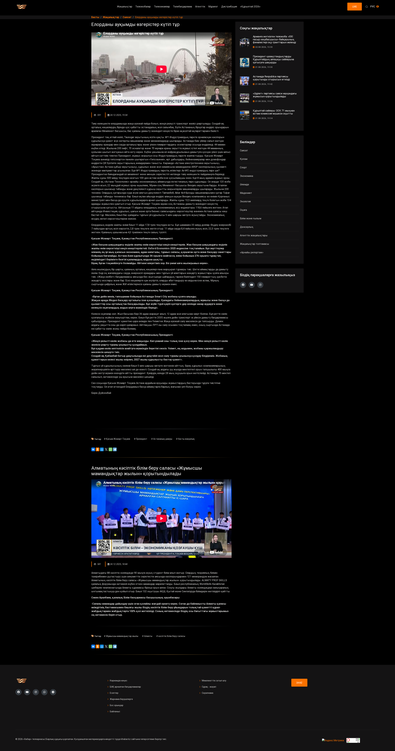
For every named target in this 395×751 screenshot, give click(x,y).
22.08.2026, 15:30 (264, 47)
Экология (245, 201)
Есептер (114, 693)
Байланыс (115, 711)
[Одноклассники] (97, 449)
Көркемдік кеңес (118, 680)
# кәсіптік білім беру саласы (170, 636)
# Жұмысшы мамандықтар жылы (121, 636)
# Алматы (147, 636)
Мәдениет (246, 192)
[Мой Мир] (102, 449)
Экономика (246, 176)
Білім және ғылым (250, 218)
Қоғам (243, 159)
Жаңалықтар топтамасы (254, 243)
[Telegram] (115, 449)
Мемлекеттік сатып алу (214, 680)
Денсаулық (246, 226)
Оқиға (243, 209)
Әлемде (244, 184)
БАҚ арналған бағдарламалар (125, 687)
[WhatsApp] (110, 449)
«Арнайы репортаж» (251, 252)
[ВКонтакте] (93, 449)
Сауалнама (207, 693)
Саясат (244, 150)
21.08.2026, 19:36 (264, 101)
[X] (106, 449)
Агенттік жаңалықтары (254, 235)
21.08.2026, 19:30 (264, 67)
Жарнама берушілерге (121, 699)
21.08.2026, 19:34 (264, 118)
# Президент (140, 439)
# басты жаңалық (185, 439)
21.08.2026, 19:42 (264, 84)
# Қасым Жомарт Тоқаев (117, 439)
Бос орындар (116, 705)
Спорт (243, 167)
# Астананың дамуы (161, 439)
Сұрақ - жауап (209, 687)
